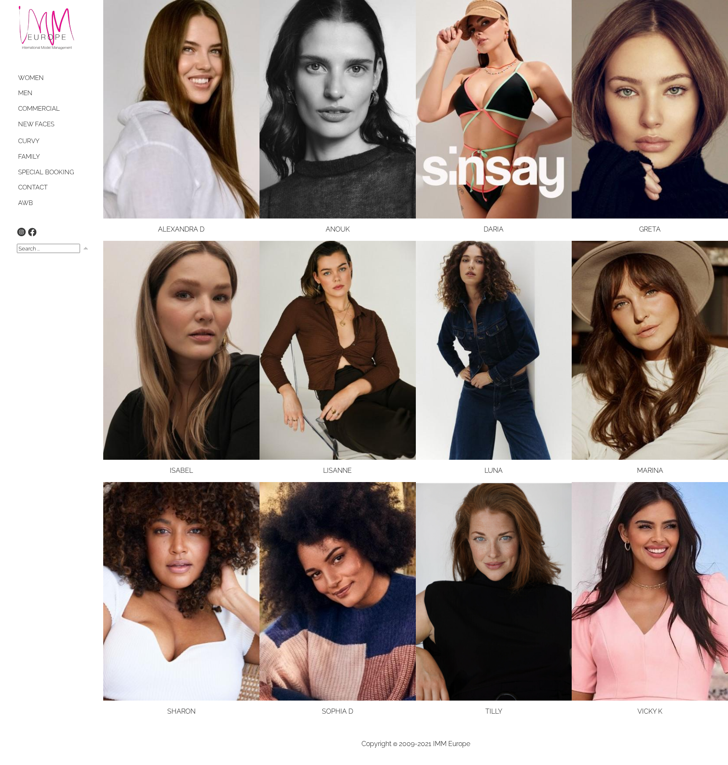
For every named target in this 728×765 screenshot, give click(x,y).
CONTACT (33, 187)
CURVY (29, 141)
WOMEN (31, 78)
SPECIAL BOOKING (46, 172)
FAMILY (29, 156)
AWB (25, 203)
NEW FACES (36, 124)
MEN (25, 93)
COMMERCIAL (39, 108)
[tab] (39, 78)
